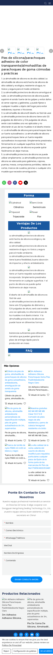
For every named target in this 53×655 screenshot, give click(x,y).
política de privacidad (11, 645)
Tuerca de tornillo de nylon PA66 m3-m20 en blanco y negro (15, 456)
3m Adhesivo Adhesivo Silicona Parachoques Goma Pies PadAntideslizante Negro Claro (38, 388)
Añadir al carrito (15, 403)
